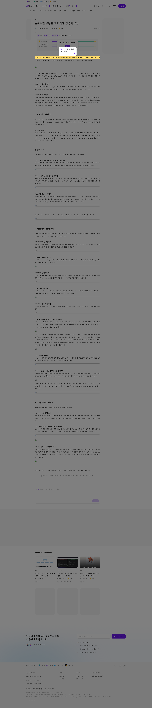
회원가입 (62, 49)
